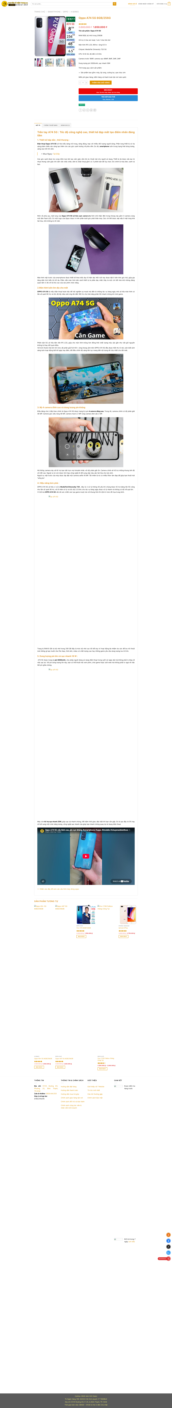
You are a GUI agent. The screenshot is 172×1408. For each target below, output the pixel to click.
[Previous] (37, 36)
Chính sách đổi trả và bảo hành (72, 1102)
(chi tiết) (132, 1242)
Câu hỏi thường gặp (95, 1094)
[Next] (72, 36)
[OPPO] (82, 105)
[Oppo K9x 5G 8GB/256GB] (43, 980)
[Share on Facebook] (80, 110)
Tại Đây (56, 154)
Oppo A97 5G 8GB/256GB (64, 1058)
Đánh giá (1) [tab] (65, 125)
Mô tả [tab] (38, 125)
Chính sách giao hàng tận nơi (72, 1098)
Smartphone (54, 12)
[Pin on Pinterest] (91, 110)
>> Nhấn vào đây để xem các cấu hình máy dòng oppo (58, 889)
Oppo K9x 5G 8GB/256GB (43, 1058)
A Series (75, 12)
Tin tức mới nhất (93, 1090)
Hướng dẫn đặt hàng (68, 1087)
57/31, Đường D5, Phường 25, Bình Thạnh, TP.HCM (46, 1088)
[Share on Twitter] (84, 110)
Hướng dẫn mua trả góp (70, 1094)
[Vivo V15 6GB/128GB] (86, 914)
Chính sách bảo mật (95, 1098)
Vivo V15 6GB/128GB (83, 928)
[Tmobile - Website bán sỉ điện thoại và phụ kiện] (14, 4)
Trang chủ (39, 12)
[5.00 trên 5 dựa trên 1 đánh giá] (108, 24)
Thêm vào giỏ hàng (101, 83)
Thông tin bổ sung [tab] (50, 125)
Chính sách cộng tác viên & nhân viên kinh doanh (71, 1106)
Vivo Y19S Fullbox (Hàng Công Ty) (106, 1059)
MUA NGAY (39, 1067)
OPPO (65, 12)
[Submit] (114, 4)
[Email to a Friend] (87, 110)
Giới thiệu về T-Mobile (95, 1087)
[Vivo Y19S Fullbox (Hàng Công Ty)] (107, 980)
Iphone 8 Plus (123, 928)
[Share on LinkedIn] (94, 110)
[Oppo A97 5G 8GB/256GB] (64, 980)
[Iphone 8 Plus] (128, 914)
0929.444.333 (51, 1094)
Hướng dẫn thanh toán (69, 1090)
